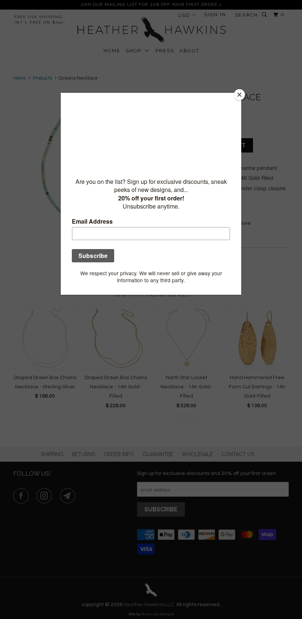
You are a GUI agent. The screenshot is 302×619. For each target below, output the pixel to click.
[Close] (239, 94)
